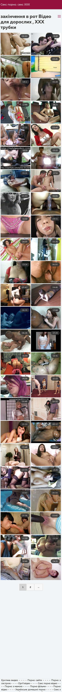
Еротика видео (9, 680)
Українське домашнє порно (30, 690)
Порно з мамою (13, 686)
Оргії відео (24, 683)
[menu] (59, 16)
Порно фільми (38, 686)
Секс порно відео (47, 683)
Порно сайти (35, 680)
